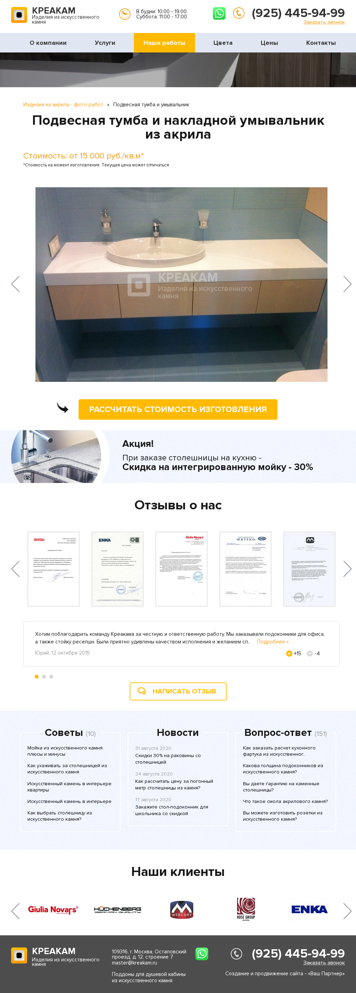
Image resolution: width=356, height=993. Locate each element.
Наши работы (164, 43)
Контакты (321, 43)
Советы (64, 733)
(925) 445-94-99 (298, 13)
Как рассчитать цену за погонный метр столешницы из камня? (174, 784)
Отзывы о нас (178, 505)
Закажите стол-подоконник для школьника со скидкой (171, 810)
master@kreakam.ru (134, 963)
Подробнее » (273, 642)
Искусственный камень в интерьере (69, 801)
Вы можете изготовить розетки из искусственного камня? (283, 816)
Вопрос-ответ (278, 733)
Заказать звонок (324, 22)
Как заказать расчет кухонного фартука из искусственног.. (279, 751)
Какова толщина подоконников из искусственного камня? (283, 769)
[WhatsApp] (219, 13)
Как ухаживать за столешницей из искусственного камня (67, 769)
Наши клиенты (178, 871)
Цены (269, 43)
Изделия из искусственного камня (65, 16)
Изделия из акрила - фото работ (63, 104)
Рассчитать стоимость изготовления (178, 409)
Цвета (223, 43)
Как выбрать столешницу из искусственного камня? (59, 816)
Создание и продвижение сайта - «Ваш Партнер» (285, 973)
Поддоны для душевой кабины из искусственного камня (149, 977)
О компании (48, 43)
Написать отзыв (184, 691)
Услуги (105, 43)
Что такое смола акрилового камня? (285, 801)
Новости (178, 733)
